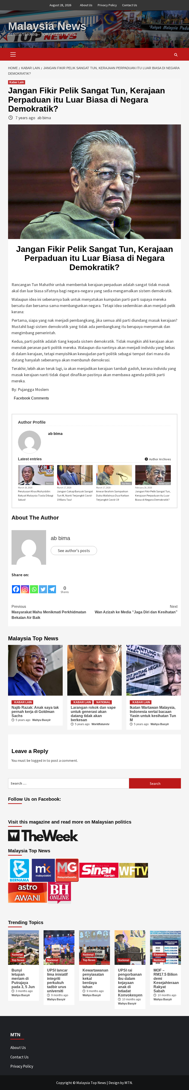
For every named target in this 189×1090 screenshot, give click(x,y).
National (103, 702)
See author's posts (74, 550)
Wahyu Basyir (41, 720)
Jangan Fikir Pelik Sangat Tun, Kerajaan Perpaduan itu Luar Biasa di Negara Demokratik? (153, 495)
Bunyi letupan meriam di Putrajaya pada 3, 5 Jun (23, 978)
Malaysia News (47, 26)
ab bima (44, 117)
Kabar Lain (16, 82)
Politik (49, 483)
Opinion (88, 483)
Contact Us (129, 5)
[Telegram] (52, 586)
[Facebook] (16, 586)
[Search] (176, 54)
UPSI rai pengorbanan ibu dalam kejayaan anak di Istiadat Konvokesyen (130, 982)
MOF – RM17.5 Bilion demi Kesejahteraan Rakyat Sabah (166, 980)
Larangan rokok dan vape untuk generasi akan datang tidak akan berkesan (93, 714)
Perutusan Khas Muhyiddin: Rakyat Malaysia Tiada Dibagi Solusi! (35, 495)
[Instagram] (25, 586)
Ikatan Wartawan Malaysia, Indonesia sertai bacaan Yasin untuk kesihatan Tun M (153, 714)
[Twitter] (43, 586)
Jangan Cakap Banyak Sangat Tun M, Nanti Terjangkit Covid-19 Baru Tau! (75, 495)
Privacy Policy (107, 5)
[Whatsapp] (34, 586)
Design (114, 1082)
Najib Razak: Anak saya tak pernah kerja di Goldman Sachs (35, 712)
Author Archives (159, 459)
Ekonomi (159, 954)
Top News (126, 483)
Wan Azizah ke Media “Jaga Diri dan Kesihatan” (136, 609)
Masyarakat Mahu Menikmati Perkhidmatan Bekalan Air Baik (49, 612)
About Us (86, 5)
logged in (38, 760)
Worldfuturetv (100, 724)
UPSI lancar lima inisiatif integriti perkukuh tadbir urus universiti (57, 980)
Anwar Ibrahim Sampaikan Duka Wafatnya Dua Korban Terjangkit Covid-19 (112, 495)
